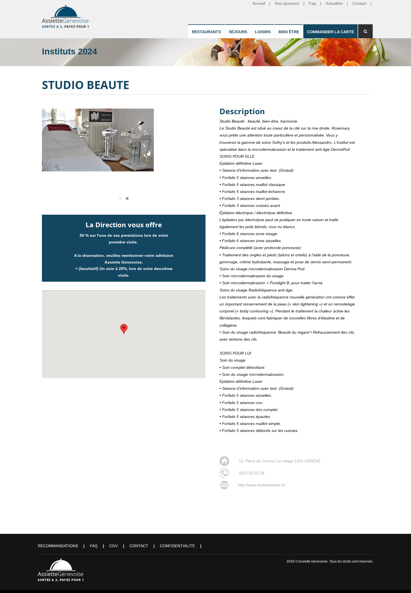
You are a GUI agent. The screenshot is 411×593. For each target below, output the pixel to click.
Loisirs (263, 32)
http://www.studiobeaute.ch (261, 485)
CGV (113, 546)
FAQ (94, 546)
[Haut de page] (398, 580)
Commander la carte (330, 32)
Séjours (238, 32)
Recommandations (58, 546)
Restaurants (206, 32)
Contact (138, 546)
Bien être (288, 32)
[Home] (65, 15)
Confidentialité (177, 546)
